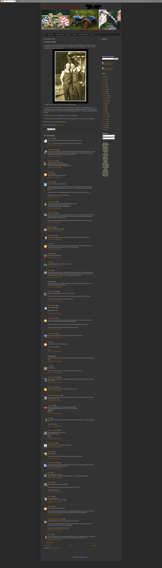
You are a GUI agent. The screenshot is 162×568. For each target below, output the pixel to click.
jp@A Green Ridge (52, 387)
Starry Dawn (51, 405)
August (105, 103)
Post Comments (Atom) (55, 548)
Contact (93, 34)
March (104, 113)
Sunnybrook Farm (52, 201)
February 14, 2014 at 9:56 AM (54, 249)
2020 (105, 81)
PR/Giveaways (60, 34)
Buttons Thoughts (52, 161)
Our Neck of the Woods (53, 377)
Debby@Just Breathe (53, 462)
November (105, 97)
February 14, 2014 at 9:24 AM (54, 239)
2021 (105, 79)
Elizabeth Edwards (52, 149)
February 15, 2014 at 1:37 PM (54, 458)
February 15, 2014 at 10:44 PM (55, 477)
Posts (105, 135)
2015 (105, 91)
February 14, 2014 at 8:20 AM (54, 222)
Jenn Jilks (50, 496)
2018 (105, 85)
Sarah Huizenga (51, 443)
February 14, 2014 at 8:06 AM (54, 208)
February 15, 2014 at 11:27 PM (55, 492)
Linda (49, 417)
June (104, 107)
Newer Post (47, 545)
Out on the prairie (52, 333)
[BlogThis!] (49, 129)
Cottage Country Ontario (54, 499)
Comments (106, 138)
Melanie (49, 270)
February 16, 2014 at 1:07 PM (54, 501)
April (104, 111)
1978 (105, 129)
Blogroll (75, 34)
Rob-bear (50, 482)
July (104, 105)
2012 (105, 121)
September (106, 101)
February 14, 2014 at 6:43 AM (54, 167)
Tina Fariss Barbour (52, 291)
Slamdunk (50, 506)
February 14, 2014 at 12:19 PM (55, 351)
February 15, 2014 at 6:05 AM (54, 447)
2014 (105, 93)
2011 (105, 123)
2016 (105, 89)
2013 (105, 119)
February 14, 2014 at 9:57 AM (54, 257)
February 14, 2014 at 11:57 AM (55, 337)
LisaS (49, 366)
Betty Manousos (52, 305)
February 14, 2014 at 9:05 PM (54, 413)
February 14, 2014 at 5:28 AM (54, 145)
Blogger (87, 557)
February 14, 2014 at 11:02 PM (55, 438)
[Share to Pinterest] (54, 129)
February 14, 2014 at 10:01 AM (55, 266)
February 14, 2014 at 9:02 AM (54, 230)
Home (44, 34)
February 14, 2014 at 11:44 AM (55, 313)
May (104, 109)
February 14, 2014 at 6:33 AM (54, 156)
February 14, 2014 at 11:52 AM (55, 329)
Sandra (49, 172)
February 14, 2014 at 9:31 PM (54, 426)
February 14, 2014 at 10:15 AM (55, 287)
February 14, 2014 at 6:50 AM (54, 177)
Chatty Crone (51, 227)
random (49, 131)
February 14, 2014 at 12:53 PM (55, 361)
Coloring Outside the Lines (54, 395)
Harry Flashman (51, 318)
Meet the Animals (83, 34)
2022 (105, 77)
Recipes (68, 34)
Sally (49, 342)
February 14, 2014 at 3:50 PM (54, 390)
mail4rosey (50, 182)
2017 (105, 87)
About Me (50, 34)
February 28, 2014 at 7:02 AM (54, 539)
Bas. (49, 262)
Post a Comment (50, 542)
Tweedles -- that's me (53, 430)
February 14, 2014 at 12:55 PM (55, 372)
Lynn (49, 243)
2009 (105, 127)
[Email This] (48, 129)
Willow (49, 472)
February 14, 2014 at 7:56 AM (54, 197)
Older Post (94, 545)
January (105, 117)
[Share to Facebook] (53, 129)
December (105, 95)
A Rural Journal (59, 125)
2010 (105, 125)
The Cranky (50, 138)
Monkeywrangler (52, 213)
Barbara (50, 534)
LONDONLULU (51, 235)
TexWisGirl (50, 253)
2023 (105, 75)
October (105, 99)
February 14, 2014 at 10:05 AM (55, 277)
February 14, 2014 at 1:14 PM (54, 382)
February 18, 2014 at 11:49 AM (55, 529)
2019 (105, 83)
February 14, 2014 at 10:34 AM (55, 301)
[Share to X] (51, 129)
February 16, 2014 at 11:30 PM (55, 514)
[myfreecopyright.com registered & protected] (110, 64)
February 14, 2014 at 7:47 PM (54, 400)
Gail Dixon (50, 451)
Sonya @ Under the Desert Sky (55, 519)
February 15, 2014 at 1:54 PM (54, 468)
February (105, 115)
